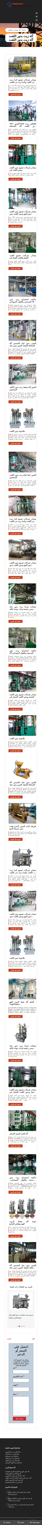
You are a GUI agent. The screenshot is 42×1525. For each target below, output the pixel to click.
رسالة (15, 1394)
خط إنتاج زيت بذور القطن (12, 1460)
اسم (15, 1367)
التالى (33, 1339)
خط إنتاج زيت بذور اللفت (12, 1458)
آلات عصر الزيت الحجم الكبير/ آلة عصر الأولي (18, 1478)
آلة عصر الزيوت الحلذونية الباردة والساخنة (17, 1471)
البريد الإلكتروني (18, 1376)
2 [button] (19, 1326)
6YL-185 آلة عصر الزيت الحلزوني (15, 1476)
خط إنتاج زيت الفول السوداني (13, 1463)
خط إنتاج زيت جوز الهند (12, 1456)
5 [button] (24, 1326)
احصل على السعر (15, 94)
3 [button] (21, 1326)
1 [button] (17, 1326)
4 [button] (22, 1326)
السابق (9, 1339)
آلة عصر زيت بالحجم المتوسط (13, 1482)
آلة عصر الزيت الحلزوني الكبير (14, 1480)
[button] (36, 13)
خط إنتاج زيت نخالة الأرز (12, 1454)
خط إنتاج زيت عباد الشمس (13, 1452)
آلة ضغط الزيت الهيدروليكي (13, 1474)
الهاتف (15, 1385)
